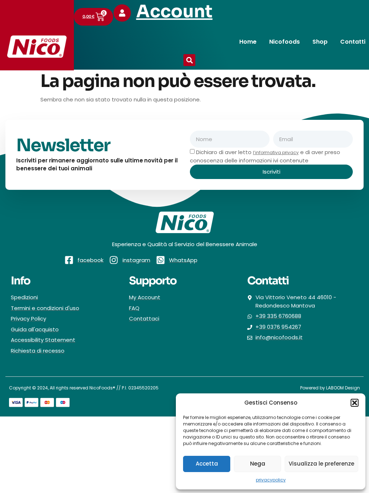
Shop (320, 42)
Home (248, 42)
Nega (257, 463)
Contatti (352, 42)
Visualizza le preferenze (321, 463)
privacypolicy (271, 480)
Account (174, 11)
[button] (354, 402)
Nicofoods (284, 42)
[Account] (122, 13)
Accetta (207, 463)
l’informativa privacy (276, 152)
